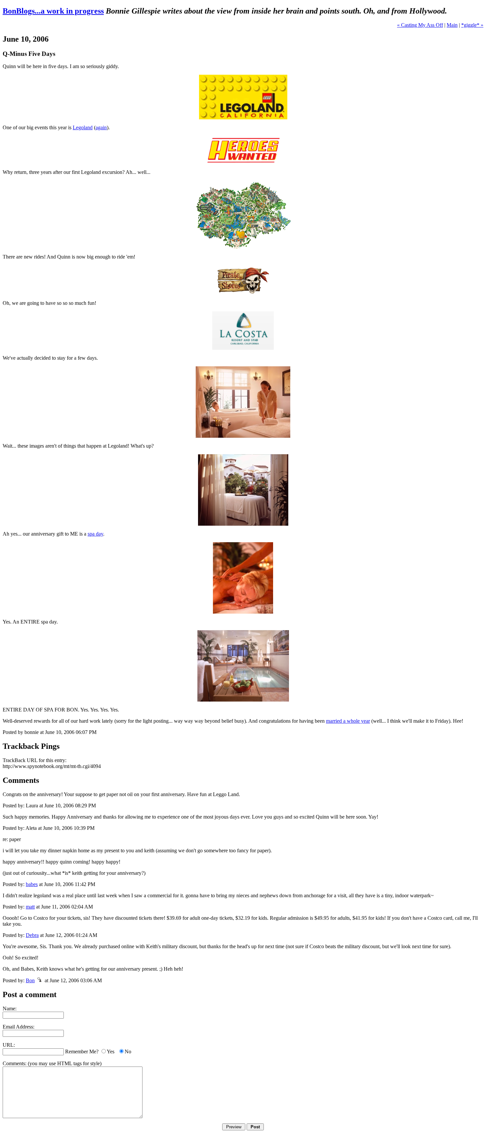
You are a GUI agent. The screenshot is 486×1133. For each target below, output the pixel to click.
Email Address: (18, 1027)
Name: (10, 1008)
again (101, 127)
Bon (30, 980)
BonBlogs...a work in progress (53, 11)
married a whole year (348, 721)
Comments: (14, 1063)
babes (32, 884)
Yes (110, 1051)
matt (30, 907)
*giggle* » (472, 25)
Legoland (83, 127)
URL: (9, 1045)
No (128, 1051)
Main (452, 25)
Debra (32, 935)
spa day (95, 534)
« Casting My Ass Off (420, 25)
